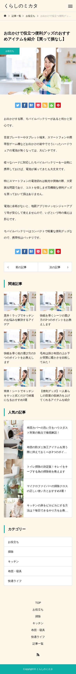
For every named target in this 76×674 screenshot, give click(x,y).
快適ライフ (15, 580)
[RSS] (38, 654)
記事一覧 (38, 643)
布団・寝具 (15, 571)
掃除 (10, 551)
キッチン (13, 561)
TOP (38, 602)
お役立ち (9, 51)
